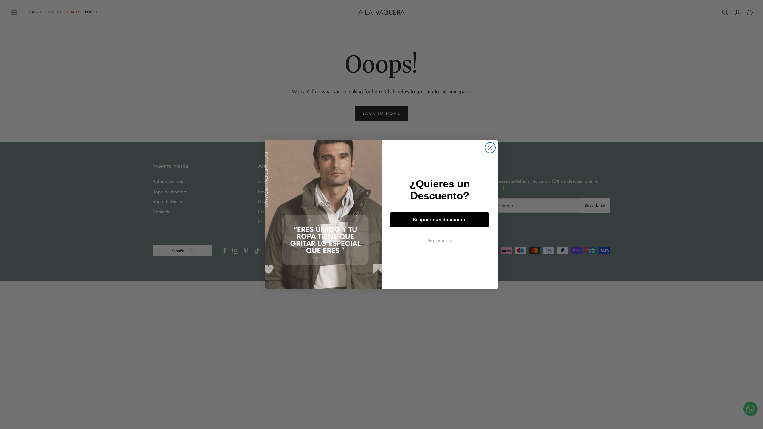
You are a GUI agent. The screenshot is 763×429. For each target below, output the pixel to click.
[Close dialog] (490, 147)
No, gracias (440, 240)
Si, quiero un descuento (440, 219)
